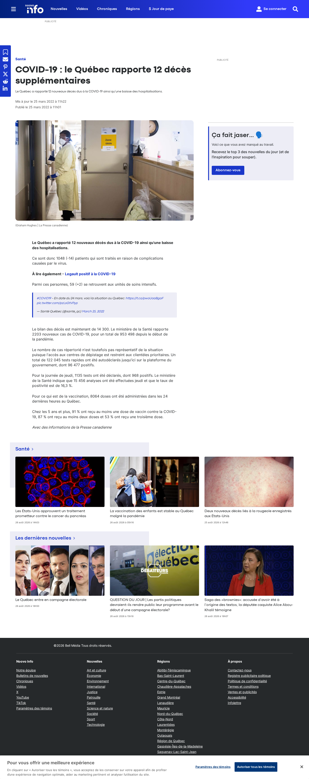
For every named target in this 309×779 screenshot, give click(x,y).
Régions (133, 9)
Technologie (96, 724)
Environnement (98, 681)
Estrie (161, 692)
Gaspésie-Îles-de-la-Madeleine (180, 746)
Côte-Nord (165, 719)
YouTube (22, 697)
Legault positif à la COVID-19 (90, 274)
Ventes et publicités (242, 692)
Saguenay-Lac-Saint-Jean (176, 752)
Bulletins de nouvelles (32, 676)
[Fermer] (302, 767)
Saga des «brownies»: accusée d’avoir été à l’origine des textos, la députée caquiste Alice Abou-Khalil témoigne (248, 605)
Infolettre (234, 703)
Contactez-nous (240, 670)
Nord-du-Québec (170, 714)
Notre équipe (26, 670)
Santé (20, 59)
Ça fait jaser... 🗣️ (237, 135)
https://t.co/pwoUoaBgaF (144, 298)
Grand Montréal (168, 697)
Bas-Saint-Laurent (170, 676)
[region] (154, 767)
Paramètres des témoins (34, 708)
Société (92, 714)
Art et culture (96, 670)
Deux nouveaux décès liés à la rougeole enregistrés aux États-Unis (248, 514)
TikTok (21, 703)
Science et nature (100, 708)
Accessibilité (237, 697)
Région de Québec (171, 741)
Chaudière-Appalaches (174, 686)
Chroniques (107, 9)
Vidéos (82, 9)
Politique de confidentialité (247, 681)
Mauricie (163, 708)
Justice (92, 692)
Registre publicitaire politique (249, 676)
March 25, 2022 (93, 311)
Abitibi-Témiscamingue (174, 670)
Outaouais (164, 735)
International (96, 686)
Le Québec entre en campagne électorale (50, 600)
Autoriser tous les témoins (256, 767)
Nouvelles (59, 9)
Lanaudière (165, 703)
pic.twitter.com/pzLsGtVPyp (57, 303)
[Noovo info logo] (34, 9)
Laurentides (166, 724)
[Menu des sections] (13, 9)
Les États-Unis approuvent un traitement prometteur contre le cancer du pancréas (50, 514)
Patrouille (93, 697)
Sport (91, 719)
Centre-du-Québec (171, 681)
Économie (94, 676)
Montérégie (165, 730)
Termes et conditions (243, 686)
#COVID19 (44, 298)
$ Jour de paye (161, 9)
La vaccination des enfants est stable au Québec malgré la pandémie (152, 514)
